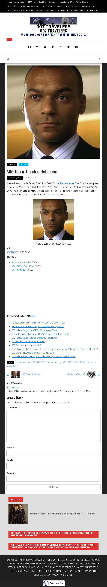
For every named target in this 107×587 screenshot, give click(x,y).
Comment (12, 407)
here (32, 316)
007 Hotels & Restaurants (52, 6)
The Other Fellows (27, 10)
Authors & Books (82, 2)
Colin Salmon (12, 252)
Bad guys (52, 2)
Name (10, 447)
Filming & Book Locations (30, 6)
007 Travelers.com (23, 559)
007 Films (31, 2)
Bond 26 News (49, 10)
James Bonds (19, 2)
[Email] (46, 47)
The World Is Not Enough (23, 266)
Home (10, 2)
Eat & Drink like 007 (71, 6)
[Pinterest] (53, 47)
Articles (39, 10)
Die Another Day (19, 269)
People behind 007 (66, 2)
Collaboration (62, 10)
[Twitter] (69, 47)
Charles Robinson (23, 362)
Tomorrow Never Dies (21, 262)
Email (10, 460)
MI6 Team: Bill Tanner (31, 374)
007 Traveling (12, 6)
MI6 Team (23, 164)
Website (10, 473)
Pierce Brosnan (67, 183)
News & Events (87, 6)
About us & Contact (77, 10)
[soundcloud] (61, 47)
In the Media (91, 10)
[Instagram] (38, 47)
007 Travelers (53, 31)
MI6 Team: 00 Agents (75, 374)
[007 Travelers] (8, 59)
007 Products (12, 10)
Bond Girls (42, 2)
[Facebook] (30, 47)
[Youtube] (77, 47)
